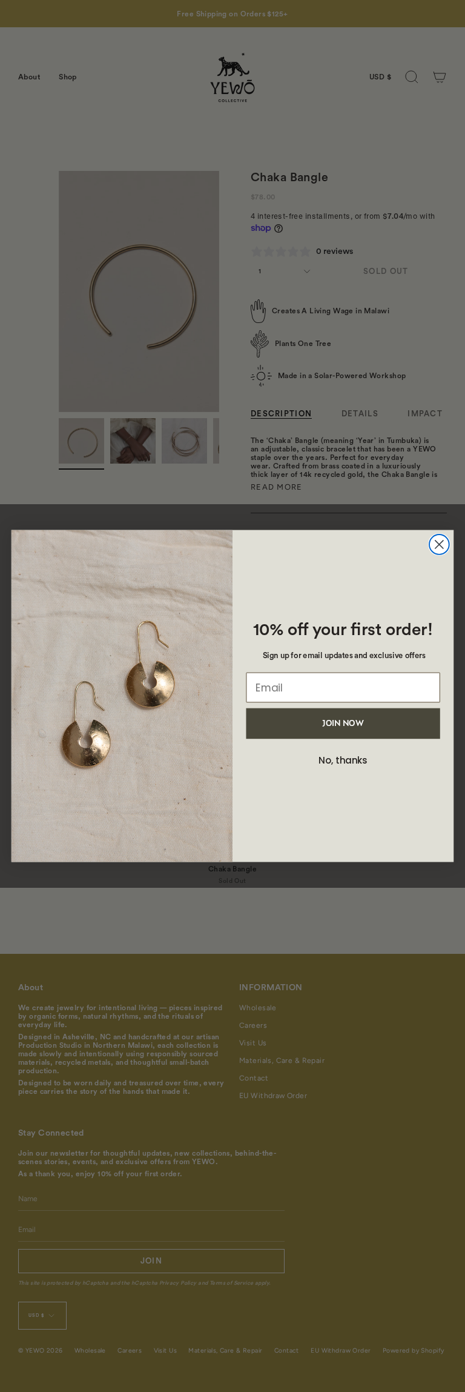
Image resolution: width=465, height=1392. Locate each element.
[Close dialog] (439, 544)
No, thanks (343, 761)
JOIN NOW (342, 723)
